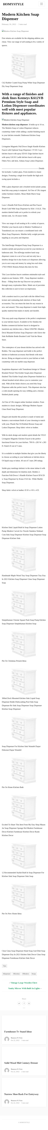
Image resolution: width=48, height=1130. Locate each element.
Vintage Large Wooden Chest (24, 983)
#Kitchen (16, 974)
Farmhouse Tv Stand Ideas (18, 1031)
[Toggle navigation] (41, 3)
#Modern (26, 974)
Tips (4, 966)
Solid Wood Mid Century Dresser (21, 1063)
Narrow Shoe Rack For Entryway (21, 1094)
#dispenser (6, 974)
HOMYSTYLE (13, 4)
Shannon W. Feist (16, 1038)
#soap (34, 974)
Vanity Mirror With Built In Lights (24, 988)
